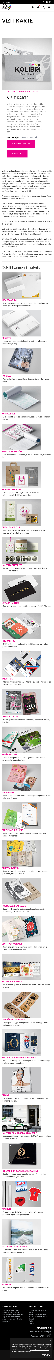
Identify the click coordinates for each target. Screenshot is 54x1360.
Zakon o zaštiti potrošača (37, 1314)
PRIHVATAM (46, 1355)
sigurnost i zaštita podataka (39, 1350)
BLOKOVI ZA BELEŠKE (12, 451)
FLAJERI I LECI (8, 792)
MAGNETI (6, 1209)
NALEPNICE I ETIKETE (12, 565)
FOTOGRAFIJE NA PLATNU (14, 1247)
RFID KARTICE (8, 641)
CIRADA (5, 1095)
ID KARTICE (7, 679)
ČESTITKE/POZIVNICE (12, 944)
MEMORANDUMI (9, 300)
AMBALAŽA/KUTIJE (11, 527)
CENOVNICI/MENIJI (10, 868)
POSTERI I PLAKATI (11, 716)
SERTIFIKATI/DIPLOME (12, 830)
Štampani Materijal (29, 137)
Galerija (31, 1323)
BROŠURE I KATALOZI (12, 754)
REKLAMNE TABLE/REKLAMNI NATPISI (20, 1171)
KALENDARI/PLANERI (12, 982)
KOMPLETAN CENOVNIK (21, 144)
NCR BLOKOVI (8, 414)
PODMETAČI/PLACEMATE (14, 906)
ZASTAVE (6, 1284)
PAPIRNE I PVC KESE (11, 489)
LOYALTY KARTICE (10, 603)
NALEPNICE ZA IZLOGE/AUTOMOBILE (19, 1133)
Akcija (31, 1321)
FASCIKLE (6, 376)
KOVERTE (6, 338)
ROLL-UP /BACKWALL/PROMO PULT (19, 1057)
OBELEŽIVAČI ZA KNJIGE (13, 1019)
